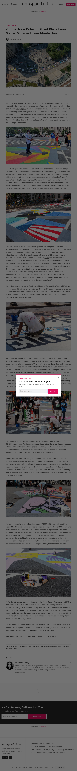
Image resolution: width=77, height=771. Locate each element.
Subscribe (53, 392)
